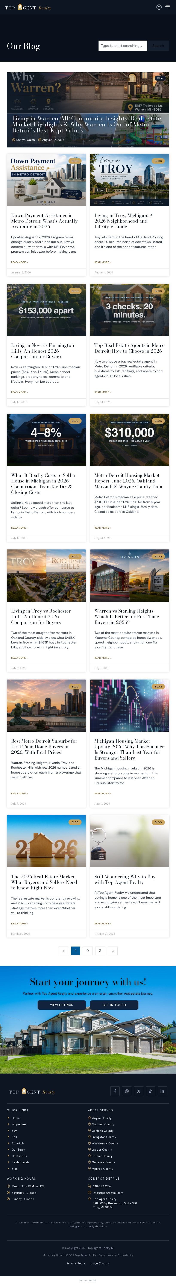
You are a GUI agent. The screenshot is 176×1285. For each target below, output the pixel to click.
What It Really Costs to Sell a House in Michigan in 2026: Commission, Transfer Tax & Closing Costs (43, 484)
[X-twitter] (138, 1091)
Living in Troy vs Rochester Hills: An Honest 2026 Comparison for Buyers (41, 616)
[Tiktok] (150, 1091)
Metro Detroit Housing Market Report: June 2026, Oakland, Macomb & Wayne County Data (128, 481)
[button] (167, 7)
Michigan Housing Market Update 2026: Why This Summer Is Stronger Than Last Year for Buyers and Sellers (129, 749)
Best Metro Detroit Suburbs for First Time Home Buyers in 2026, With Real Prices (44, 746)
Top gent (26, 8)
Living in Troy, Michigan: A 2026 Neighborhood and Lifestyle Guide (123, 221)
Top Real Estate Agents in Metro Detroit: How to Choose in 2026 (129, 347)
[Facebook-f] (115, 1091)
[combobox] (123, 46)
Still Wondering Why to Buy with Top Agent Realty (125, 879)
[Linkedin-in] (162, 1091)
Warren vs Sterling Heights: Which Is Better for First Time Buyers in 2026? (126, 616)
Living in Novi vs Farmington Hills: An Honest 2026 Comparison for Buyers (42, 350)
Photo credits (88, 1280)
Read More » (19, 262)
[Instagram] (126, 1091)
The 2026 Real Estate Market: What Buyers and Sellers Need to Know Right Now (44, 882)
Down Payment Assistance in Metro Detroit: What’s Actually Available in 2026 (44, 221)
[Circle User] (159, 7)
